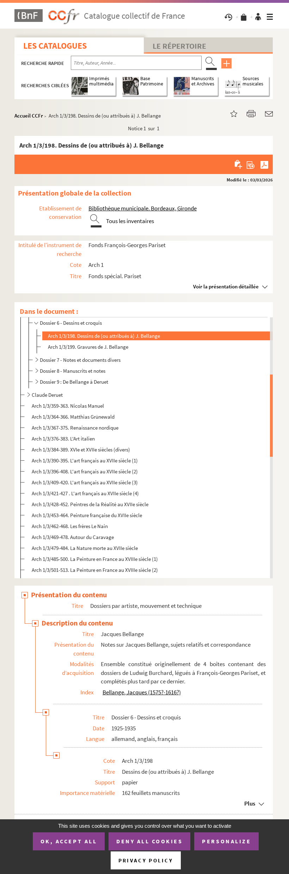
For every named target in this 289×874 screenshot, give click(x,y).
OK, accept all (69, 841)
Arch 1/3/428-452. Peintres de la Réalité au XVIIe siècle (90, 504)
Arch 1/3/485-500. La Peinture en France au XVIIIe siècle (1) (95, 559)
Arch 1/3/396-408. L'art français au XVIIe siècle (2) (85, 471)
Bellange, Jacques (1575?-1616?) (142, 692)
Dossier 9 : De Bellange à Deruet (74, 381)
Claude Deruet (47, 394)
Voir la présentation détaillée (226, 286)
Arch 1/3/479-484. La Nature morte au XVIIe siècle (85, 548)
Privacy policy (145, 860)
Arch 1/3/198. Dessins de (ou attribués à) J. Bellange (104, 336)
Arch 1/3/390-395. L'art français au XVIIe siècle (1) (85, 460)
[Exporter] (251, 164)
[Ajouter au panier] (239, 164)
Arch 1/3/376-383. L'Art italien (63, 438)
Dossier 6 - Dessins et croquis (71, 322)
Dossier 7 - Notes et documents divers (80, 360)
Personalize (226, 841)
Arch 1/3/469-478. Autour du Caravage (73, 537)
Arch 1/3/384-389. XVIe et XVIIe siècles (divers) (81, 449)
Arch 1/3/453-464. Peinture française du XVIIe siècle (87, 515)
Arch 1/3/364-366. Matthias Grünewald (73, 416)
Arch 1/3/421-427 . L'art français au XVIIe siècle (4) (85, 493)
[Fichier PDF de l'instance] (264, 164)
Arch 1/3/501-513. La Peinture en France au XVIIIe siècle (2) (95, 570)
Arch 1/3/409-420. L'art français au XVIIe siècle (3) (85, 482)
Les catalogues (55, 45)
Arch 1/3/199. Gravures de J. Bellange (88, 346)
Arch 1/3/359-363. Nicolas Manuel (68, 405)
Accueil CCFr (28, 115)
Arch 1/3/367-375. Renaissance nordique (75, 427)
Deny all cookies (149, 841)
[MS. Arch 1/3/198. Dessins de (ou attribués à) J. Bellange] (229, 113)
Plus (249, 803)
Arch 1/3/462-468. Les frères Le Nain (70, 526)
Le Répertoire (179, 46)
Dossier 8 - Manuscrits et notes (72, 370)
